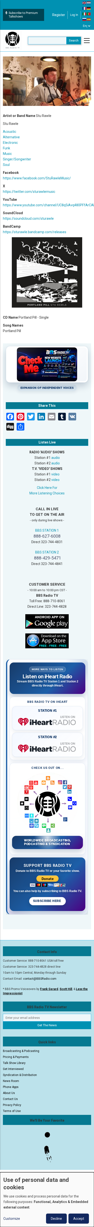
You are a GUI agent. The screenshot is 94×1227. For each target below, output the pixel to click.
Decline (56, 1219)
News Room (11, 1081)
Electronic (10, 143)
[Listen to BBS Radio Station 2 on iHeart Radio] (47, 747)
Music (7, 154)
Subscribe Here (47, 901)
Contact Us (10, 1099)
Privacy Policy (12, 1105)
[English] (84, 2)
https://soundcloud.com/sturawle (28, 218)
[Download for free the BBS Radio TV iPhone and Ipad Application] (47, 641)
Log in (74, 15)
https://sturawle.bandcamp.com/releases (34, 232)
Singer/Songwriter (17, 159)
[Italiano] (84, 13)
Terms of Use (12, 1111)
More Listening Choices (47, 493)
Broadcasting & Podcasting (21, 1051)
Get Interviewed (13, 1069)
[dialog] (47, 1199)
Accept (78, 1219)
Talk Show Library (14, 1063)
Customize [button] (11, 1219)
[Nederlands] (89, 2)
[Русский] (84, 19)
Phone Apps (11, 1087)
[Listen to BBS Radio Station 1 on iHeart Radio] (47, 720)
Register (58, 15)
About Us (9, 1093)
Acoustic (9, 132)
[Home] (12, 40)
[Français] (84, 8)
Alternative (11, 137)
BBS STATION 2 (47, 552)
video (55, 474)
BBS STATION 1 (47, 530)
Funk (6, 148)
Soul (6, 165)
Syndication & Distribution (20, 1075)
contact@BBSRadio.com (39, 978)
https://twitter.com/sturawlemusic (29, 192)
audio (55, 458)
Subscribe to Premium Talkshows (23, 14)
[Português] (89, 13)
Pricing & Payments (16, 1057)
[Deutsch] (89, 8)
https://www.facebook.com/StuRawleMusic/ (37, 178)
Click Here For (47, 488)
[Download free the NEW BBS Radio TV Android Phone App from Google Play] (47, 621)
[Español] (89, 19)
